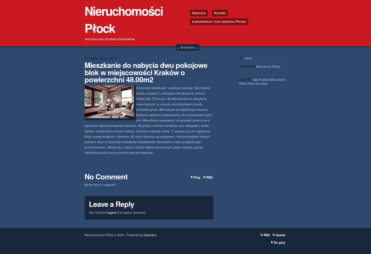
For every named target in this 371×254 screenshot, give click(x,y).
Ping (197, 177)
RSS (209, 177)
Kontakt (220, 13)
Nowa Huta (246, 83)
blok (255, 79)
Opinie (280, 235)
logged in (113, 212)
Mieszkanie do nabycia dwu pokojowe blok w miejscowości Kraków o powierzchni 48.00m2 (146, 72)
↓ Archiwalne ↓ (187, 47)
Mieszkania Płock (268, 66)
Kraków (264, 79)
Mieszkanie (277, 79)
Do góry (279, 242)
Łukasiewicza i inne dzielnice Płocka (219, 21)
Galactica (199, 13)
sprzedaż (261, 83)
